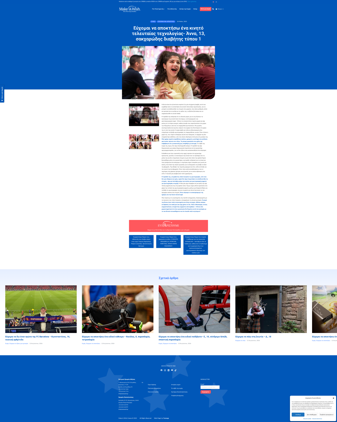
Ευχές (7, 343)
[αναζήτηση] (213, 9)
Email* (202, 384)
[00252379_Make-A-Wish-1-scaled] (140, 138)
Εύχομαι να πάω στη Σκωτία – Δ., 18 (253, 336)
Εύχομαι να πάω (240, 340)
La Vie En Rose (158, 230)
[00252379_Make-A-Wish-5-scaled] (140, 145)
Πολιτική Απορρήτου (317, 418)
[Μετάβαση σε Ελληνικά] (216, 2)
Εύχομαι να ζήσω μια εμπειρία (18, 343)
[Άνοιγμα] (161, 370)
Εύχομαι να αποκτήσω (93, 343)
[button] (333, 398)
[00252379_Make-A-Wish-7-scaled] (147, 145)
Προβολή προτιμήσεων (326, 414)
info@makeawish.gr (123, 393)
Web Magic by (161, 418)
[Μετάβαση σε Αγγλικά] (213, 2)
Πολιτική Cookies (307, 418)
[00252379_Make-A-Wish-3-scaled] (155, 138)
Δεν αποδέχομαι (311, 414)
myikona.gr (203, 243)
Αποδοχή (298, 414)
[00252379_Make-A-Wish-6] (132, 138)
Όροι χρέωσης (191, 1)
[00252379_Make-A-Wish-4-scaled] (132, 145)
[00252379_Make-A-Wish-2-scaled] (147, 138)
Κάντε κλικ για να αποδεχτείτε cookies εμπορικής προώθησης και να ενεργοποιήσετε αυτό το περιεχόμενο (144, 114)
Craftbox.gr (190, 239)
